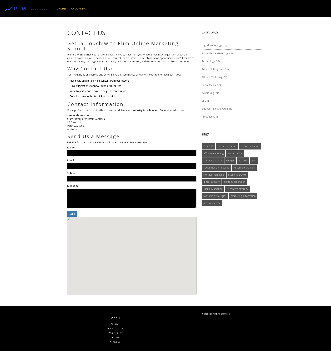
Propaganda (211, 116)
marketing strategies (214, 196)
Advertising (210, 93)
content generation (234, 181)
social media (235, 153)
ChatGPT (208, 146)
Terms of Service (115, 328)
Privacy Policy (115, 332)
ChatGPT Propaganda (71, 8)
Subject (72, 173)
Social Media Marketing (217, 53)
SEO (206, 100)
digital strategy (211, 181)
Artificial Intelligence (215, 69)
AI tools (243, 160)
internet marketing (213, 174)
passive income (212, 203)
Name (71, 147)
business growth (237, 174)
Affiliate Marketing (214, 77)
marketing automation (243, 196)
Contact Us (115, 341)
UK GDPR (115, 337)
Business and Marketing (217, 108)
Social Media (211, 85)
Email (70, 160)
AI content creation (244, 167)
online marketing (249, 146)
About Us (115, 323)
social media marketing (216, 167)
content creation (212, 160)
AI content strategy (237, 188)
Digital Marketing (214, 45)
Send (72, 213)
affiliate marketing (213, 153)
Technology (211, 61)
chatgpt (230, 160)
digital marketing (227, 146)
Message (73, 186)
